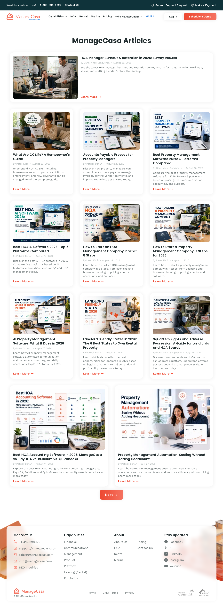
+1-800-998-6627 (49, 5)
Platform (70, 566)
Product (69, 560)
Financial (70, 542)
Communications (76, 548)
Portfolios (71, 578)
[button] (57, 16)
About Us (120, 542)
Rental (118, 554)
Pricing (141, 542)
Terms (92, 592)
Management (73, 554)
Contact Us (72, 5)
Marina (119, 560)
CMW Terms (110, 592)
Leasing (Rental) (75, 572)
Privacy (129, 592)
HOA (117, 548)
